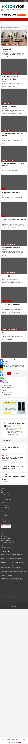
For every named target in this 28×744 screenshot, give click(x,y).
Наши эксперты (6, 160)
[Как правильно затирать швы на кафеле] (14, 209)
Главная (4, 488)
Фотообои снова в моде (9, 106)
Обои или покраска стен (9, 333)
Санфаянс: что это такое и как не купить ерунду (14, 562)
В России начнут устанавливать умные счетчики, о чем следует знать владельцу (13, 478)
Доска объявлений (7, 385)
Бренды (5, 515)
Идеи (7, 44)
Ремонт (7, 73)
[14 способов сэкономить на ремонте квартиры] (14, 154)
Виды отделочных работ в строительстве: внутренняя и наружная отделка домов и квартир (13, 78)
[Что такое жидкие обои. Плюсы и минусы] (14, 124)
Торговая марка (11, 272)
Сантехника (5, 510)
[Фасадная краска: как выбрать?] (14, 238)
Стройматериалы (8, 499)
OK (19, 742)
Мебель (4, 512)
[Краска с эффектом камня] (14, 266)
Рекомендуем (6, 441)
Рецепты (5, 382)
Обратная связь (7, 394)
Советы (17, 44)
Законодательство (8, 392)
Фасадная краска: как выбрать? (11, 247)
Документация (7, 496)
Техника (4, 513)
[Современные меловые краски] (14, 182)
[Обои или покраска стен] (14, 323)
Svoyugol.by (13, 606)
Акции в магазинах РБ (8, 387)
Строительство (11, 244)
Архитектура (7, 494)
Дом (3, 44)
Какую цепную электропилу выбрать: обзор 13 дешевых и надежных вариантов (13, 447)
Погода (5, 380)
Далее (17, 373)
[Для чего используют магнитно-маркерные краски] (14, 295)
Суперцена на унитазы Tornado (9, 575)
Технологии (6, 384)
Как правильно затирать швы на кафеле (14, 219)
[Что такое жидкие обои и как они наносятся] (14, 350)
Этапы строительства (9, 497)
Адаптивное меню (25, 1)
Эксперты (4, 518)
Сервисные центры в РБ (9, 389)
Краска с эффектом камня (10, 276)
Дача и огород (5, 521)
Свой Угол (4, 51)
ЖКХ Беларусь (6, 390)
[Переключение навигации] (3, 19)
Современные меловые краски (11, 192)
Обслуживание (7, 505)
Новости (5, 378)
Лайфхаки (11, 44)
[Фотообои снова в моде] (14, 97)
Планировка (6, 507)
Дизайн (4, 103)
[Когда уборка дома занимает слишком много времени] (14, 38)
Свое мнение (5, 444)
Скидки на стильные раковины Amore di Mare (13, 565)
